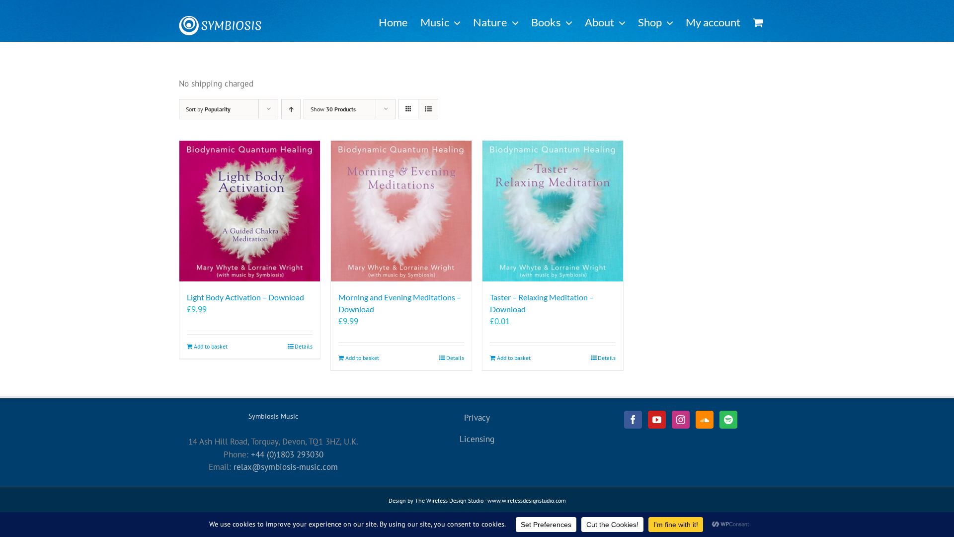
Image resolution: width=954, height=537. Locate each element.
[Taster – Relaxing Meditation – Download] (552, 211)
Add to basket (211, 346)
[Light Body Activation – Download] (249, 211)
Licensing (477, 439)
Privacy (477, 417)
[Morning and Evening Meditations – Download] (401, 211)
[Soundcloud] (705, 420)
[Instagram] (681, 420)
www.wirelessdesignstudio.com (526, 500)
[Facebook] (633, 420)
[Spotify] (728, 420)
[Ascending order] (291, 109)
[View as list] (428, 109)
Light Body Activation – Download (245, 297)
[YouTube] (657, 420)
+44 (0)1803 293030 (287, 454)
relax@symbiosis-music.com (286, 466)
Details (304, 346)
